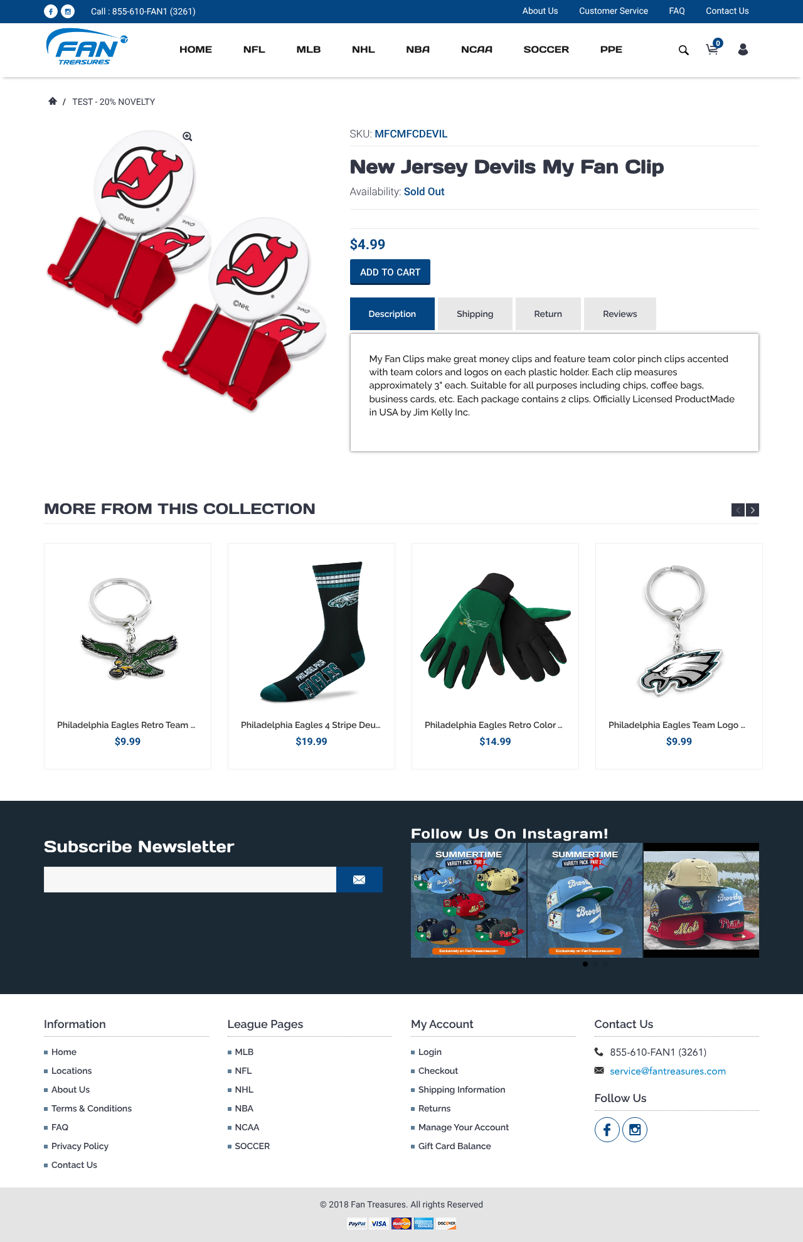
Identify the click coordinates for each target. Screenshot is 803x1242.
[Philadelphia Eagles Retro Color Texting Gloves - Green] (495, 631)
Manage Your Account (463, 1128)
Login (430, 1052)
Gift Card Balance (454, 1147)
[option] (128, 656)
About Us (540, 11)
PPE (611, 50)
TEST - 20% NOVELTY (113, 102)
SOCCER (546, 50)
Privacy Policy (80, 1147)
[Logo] (87, 46)
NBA (418, 50)
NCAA (476, 50)
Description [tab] (393, 314)
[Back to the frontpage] (52, 102)
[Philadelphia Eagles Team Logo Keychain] (679, 631)
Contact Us (727, 11)
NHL (363, 50)
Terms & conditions (91, 1109)
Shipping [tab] (475, 314)
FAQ (677, 11)
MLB (308, 50)
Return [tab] (548, 314)
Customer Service (613, 11)
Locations (71, 1071)
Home (195, 50)
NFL (254, 50)
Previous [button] (738, 510)
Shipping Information (462, 1090)
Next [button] (752, 510)
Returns (434, 1109)
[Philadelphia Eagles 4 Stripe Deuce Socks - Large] (311, 631)
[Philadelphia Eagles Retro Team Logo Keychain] (128, 631)
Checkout (438, 1071)
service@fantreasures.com (668, 1071)
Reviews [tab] (620, 314)
